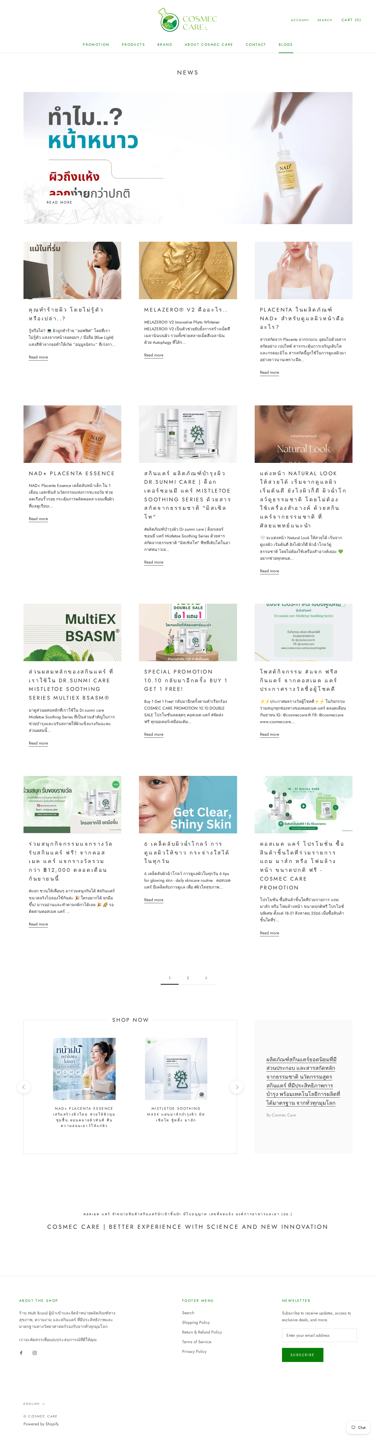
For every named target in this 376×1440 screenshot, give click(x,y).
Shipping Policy (196, 1322)
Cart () (351, 20)
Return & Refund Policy (202, 1332)
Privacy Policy (194, 1351)
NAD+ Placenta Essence (72, 473)
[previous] (23, 1087)
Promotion (96, 44)
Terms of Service (196, 1342)
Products (133, 44)
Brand (164, 44)
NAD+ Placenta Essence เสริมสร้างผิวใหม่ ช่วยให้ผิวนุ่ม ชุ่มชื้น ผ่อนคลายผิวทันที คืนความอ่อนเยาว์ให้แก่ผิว (84, 1117)
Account (300, 20)
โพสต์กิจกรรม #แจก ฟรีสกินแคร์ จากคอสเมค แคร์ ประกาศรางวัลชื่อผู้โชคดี (299, 680)
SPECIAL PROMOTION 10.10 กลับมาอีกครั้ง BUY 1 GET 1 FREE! (186, 680)
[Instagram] (35, 1352)
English (32, 1404)
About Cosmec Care (209, 44)
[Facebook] (21, 1352)
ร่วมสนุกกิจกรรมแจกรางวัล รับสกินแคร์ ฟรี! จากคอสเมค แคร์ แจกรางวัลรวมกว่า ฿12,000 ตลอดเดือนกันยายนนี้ (71, 861)
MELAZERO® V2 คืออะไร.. (186, 310)
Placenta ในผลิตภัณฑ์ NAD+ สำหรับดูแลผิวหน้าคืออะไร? (302, 318)
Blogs (286, 44)
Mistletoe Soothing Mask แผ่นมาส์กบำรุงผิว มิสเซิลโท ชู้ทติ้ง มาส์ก (176, 1114)
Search (325, 20)
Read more (60, 202)
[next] (236, 1087)
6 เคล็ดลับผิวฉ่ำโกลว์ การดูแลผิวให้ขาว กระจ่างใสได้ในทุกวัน (187, 852)
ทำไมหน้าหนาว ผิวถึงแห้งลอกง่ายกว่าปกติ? (111, 181)
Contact (256, 44)
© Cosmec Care (41, 1416)
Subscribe (303, 1355)
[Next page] (206, 978)
